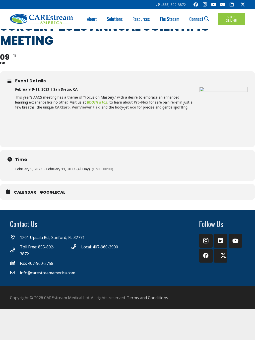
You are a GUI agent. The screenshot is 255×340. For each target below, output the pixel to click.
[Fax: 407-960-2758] (15, 263)
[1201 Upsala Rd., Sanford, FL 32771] (15, 237)
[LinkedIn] (231, 4)
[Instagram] (204, 4)
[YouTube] (213, 4)
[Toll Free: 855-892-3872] (15, 250)
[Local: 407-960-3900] (76, 246)
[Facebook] (195, 4)
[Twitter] (240, 4)
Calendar (25, 192)
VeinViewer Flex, (86, 107)
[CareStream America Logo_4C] (42, 19)
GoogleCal (52, 192)
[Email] (222, 4)
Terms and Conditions (147, 297)
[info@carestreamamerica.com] (15, 272)
